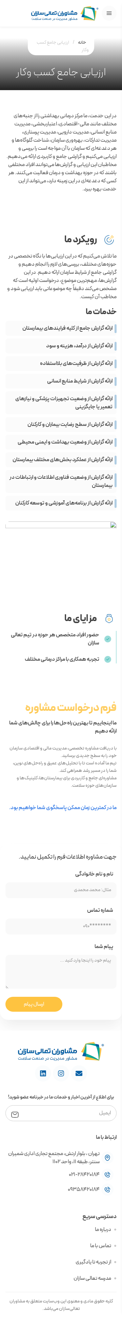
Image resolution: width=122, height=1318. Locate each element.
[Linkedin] (43, 1073)
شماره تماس (100, 910)
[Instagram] (61, 1073)
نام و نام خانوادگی (94, 874)
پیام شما (104, 947)
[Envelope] (79, 1073)
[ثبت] (14, 1114)
